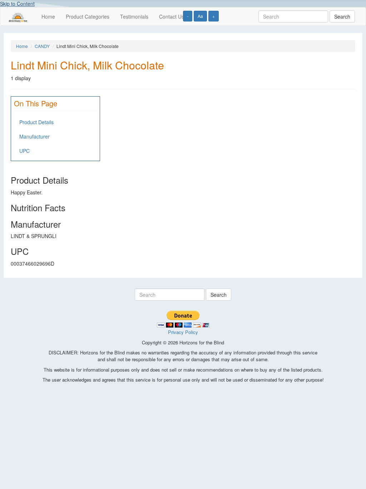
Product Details (36, 122)
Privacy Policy (183, 332)
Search (342, 16)
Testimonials (134, 16)
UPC (24, 150)
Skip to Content (17, 3)
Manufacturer (34, 136)
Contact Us (171, 16)
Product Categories (87, 16)
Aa (200, 16)
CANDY (42, 46)
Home (48, 16)
